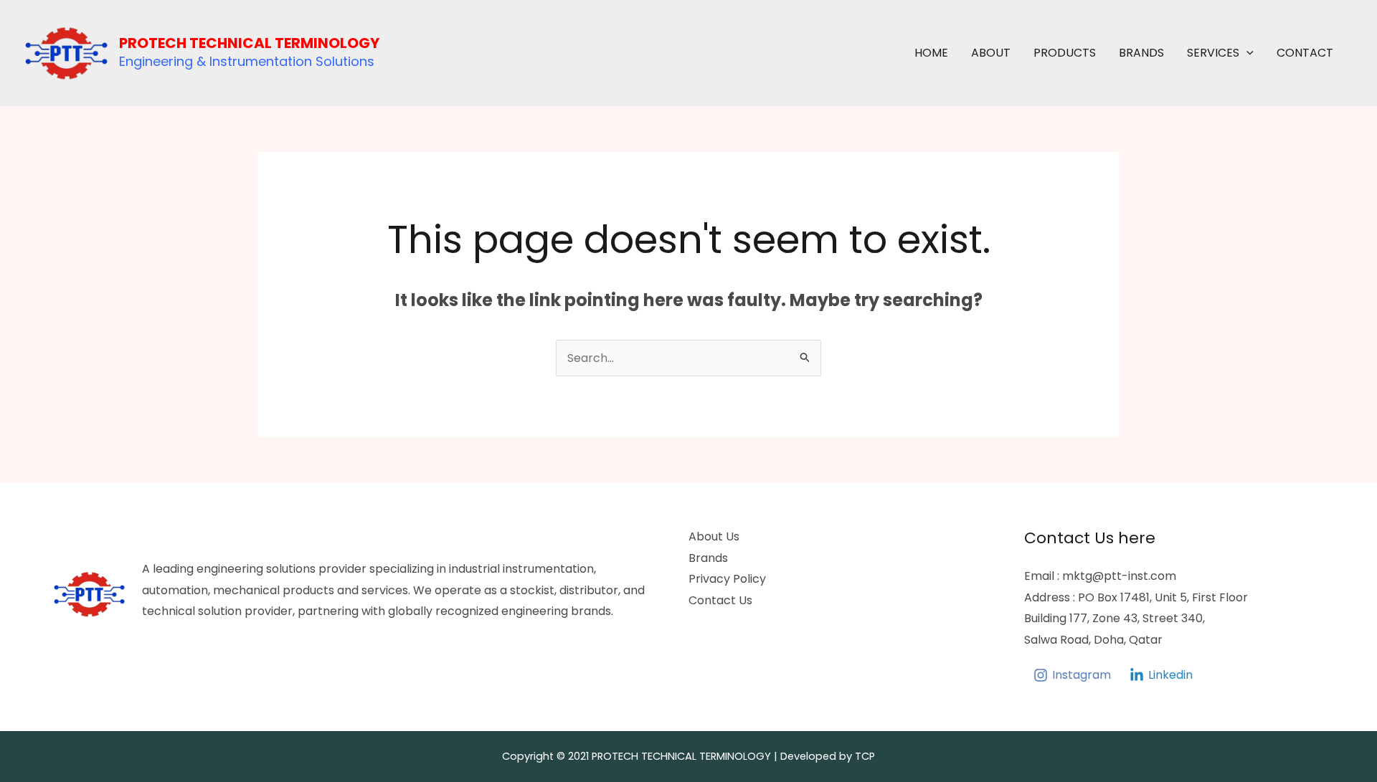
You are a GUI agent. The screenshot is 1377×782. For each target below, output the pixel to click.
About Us (713, 536)
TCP (865, 756)
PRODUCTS (1064, 52)
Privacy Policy (727, 579)
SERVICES (1213, 52)
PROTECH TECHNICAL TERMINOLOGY (249, 43)
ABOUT (991, 52)
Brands (708, 558)
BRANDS (1141, 52)
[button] (1246, 53)
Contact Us (720, 600)
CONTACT (1305, 52)
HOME (931, 52)
